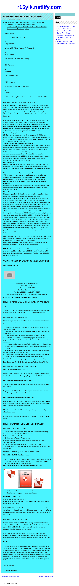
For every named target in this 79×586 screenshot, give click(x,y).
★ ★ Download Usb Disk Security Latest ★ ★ (30, 22)
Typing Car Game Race (64, 41)
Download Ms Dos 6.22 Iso (65, 35)
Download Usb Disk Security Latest (22, 16)
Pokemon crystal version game (28, 244)
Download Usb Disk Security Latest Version (21, 24)
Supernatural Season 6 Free (66, 26)
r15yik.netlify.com (39, 7)
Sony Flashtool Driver (64, 29)
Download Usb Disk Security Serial (18, 29)
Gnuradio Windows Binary (65, 31)
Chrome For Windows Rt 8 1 (10, 576)
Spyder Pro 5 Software (64, 33)
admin (19, 19)
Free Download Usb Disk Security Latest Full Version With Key (27, 27)
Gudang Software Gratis (45, 576)
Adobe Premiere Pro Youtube (66, 43)
